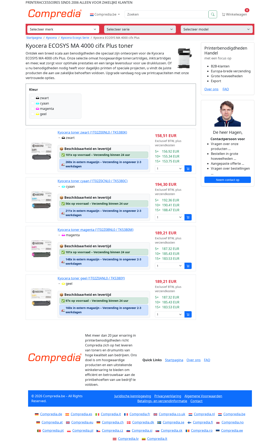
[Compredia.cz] (99, 430)
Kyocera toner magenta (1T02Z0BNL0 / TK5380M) (95, 229)
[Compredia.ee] (218, 430)
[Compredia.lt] (144, 438)
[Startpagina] (55, 358)
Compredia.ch (113, 422)
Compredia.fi (203, 422)
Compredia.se (173, 422)
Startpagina (34, 38)
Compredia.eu (82, 422)
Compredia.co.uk (172, 414)
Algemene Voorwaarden (203, 396)
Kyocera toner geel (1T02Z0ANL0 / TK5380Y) (91, 278)
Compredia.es (81, 414)
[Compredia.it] (98, 414)
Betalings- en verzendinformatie (162, 401)
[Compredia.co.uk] (156, 414)
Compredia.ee (232, 430)
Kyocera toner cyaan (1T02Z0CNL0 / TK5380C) (92, 181)
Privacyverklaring (167, 396)
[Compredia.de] (37, 414)
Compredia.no (233, 422)
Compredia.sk (171, 430)
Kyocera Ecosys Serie (75, 38)
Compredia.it (111, 414)
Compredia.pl (82, 430)
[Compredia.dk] (129, 422)
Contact (196, 401)
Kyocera (51, 38)
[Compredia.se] (160, 422)
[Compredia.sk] (158, 430)
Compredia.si (142, 430)
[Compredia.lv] (115, 438)
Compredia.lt (157, 438)
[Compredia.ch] (99, 422)
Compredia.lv (128, 438)
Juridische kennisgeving (132, 396)
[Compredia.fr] (127, 414)
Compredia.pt (53, 430)
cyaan (44, 103)
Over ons (211, 89)
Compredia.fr (140, 414)
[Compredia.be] (220, 414)
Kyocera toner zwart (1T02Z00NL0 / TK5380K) (92, 132)
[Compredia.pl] (69, 430)
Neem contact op (227, 180)
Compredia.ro (202, 430)
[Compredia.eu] (68, 422)
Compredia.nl (204, 414)
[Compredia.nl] (191, 414)
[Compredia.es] (68, 414)
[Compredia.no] (219, 422)
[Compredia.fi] (190, 422)
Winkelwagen (236, 13)
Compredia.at (52, 422)
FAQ (226, 89)
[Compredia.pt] (39, 430)
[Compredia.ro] (188, 430)
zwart (44, 98)
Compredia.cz (112, 430)
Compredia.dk (143, 422)
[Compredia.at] (39, 422)
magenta (47, 108)
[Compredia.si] (129, 430)
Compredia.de (51, 414)
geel (43, 114)
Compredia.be (105, 14)
